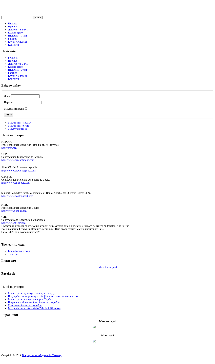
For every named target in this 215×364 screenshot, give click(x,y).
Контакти (13, 44)
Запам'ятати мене (14, 108)
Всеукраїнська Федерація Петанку (41, 355)
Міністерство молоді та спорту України (30, 299)
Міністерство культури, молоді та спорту (31, 293)
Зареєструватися (17, 128)
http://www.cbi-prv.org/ (13, 222)
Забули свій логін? (18, 125)
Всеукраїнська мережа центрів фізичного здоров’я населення (43, 296)
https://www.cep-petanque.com (17, 160)
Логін (7, 96)
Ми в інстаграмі (107, 267)
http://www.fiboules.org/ (14, 210)
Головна (12, 23)
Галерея (12, 38)
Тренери (13, 254)
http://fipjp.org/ (9, 147)
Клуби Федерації (17, 41)
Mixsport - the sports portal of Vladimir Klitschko (34, 308)
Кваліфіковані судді (19, 251)
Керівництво (15, 32)
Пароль (8, 102)
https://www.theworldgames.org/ (18, 170)
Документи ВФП (18, 29)
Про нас (12, 26)
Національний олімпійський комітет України (34, 302)
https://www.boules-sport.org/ (17, 196)
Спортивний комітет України (25, 305)
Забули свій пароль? (19, 122)
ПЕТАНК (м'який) (18, 35)
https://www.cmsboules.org (15, 182)
